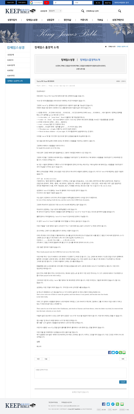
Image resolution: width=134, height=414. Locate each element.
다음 (46, 359)
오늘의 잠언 (10, 2)
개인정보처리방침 (53, 402)
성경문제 (10, 55)
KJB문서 (10, 60)
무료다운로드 (22, 2)
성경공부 (50, 20)
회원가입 (108, 3)
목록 (123, 359)
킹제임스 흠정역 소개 (14, 81)
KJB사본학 (11, 65)
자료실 (100, 20)
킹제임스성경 (31, 20)
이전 (38, 359)
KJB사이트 (11, 76)
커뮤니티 (84, 20)
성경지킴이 (12, 20)
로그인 (98, 3)
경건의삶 (67, 20)
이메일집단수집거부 (66, 402)
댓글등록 (122, 382)
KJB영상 (10, 70)
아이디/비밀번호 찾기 (122, 2)
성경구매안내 (117, 20)
